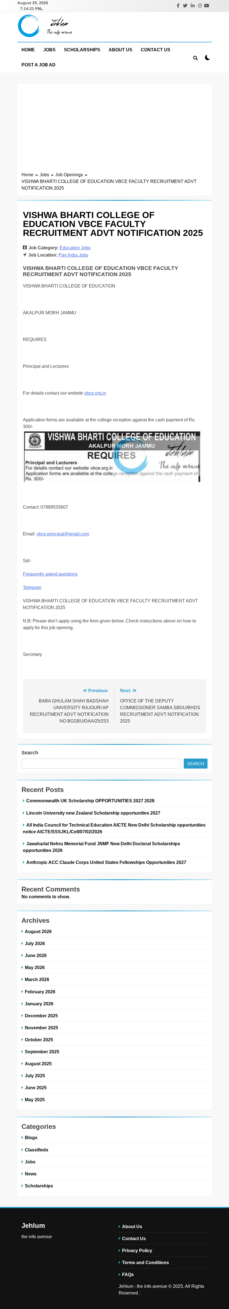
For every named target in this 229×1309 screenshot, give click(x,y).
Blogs (31, 1137)
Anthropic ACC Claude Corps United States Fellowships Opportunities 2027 (106, 862)
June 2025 (36, 1087)
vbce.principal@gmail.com (63, 534)
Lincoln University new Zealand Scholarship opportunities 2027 (93, 812)
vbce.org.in (95, 393)
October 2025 (39, 1039)
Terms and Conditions (145, 1262)
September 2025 (42, 1051)
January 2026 (39, 1003)
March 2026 (37, 979)
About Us (120, 49)
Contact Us (155, 49)
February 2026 (40, 991)
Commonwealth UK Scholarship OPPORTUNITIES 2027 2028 (91, 800)
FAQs (128, 1274)
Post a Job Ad (39, 64)
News (31, 1173)
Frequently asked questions (50, 574)
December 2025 (41, 1015)
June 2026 (36, 955)
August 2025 (38, 1063)
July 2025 (35, 1075)
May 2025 (35, 1099)
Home (28, 49)
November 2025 (41, 1027)
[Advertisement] (114, 130)
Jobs (49, 49)
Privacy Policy (137, 1250)
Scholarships (82, 49)
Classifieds (36, 1149)
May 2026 (35, 967)
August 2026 (38, 931)
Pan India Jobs (73, 255)
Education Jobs (75, 247)
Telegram (32, 587)
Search (30, 752)
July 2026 (35, 943)
